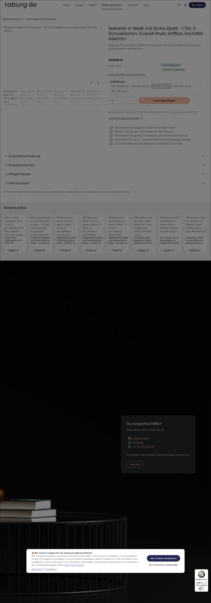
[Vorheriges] (91, 83)
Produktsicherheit (21, 165)
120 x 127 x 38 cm (161, 86)
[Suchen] (179, 5)
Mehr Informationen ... (75, 565)
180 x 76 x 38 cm (140, 86)
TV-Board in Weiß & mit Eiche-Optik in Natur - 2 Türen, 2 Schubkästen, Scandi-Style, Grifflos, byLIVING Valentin (40, 240)
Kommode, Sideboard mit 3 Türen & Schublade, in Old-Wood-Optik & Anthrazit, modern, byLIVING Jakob (15, 240)
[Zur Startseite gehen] (21, 5)
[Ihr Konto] (185, 5)
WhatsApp (137, 442)
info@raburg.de (140, 438)
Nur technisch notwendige (163, 564)
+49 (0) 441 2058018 (143, 446)
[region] (53, 65)
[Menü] (206, 571)
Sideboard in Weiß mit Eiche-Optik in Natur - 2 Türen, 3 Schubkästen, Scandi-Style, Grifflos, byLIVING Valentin (66, 240)
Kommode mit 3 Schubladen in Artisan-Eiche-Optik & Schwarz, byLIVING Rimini (170, 240)
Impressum (51, 569)
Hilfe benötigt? (19, 183)
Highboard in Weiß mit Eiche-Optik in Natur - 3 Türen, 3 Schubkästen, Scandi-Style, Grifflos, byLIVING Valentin (118, 240)
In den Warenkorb (164, 100)
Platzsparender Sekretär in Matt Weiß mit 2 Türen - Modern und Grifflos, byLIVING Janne (144, 240)
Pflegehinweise (19, 174)
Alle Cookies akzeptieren (163, 558)
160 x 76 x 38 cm (120, 86)
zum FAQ (135, 464)
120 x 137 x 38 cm (120, 91)
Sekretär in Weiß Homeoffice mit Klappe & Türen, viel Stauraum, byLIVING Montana (195, 240)
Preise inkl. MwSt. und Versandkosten (127, 74)
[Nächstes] (98, 83)
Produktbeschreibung (24, 156)
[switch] (201, 588)
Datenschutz (38, 569)
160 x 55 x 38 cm (182, 86)
